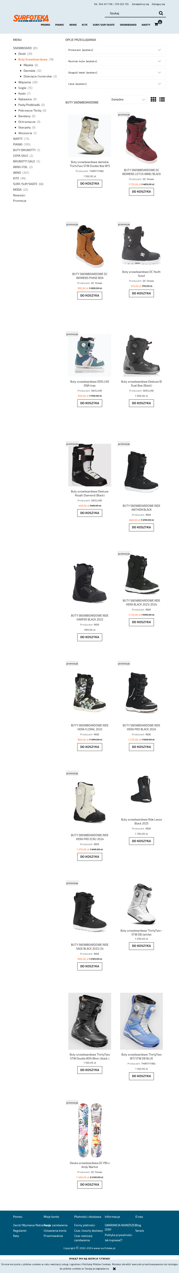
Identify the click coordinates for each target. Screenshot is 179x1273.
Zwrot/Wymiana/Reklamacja (31, 1225)
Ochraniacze (27, 121)
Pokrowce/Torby (29, 110)
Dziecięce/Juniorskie (38, 76)
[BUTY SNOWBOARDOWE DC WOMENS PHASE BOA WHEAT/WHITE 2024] (89, 246)
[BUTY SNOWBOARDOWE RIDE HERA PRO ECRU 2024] (89, 801)
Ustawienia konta (55, 1230)
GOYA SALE (20, 155)
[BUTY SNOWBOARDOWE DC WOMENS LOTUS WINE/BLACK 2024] (141, 139)
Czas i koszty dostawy (88, 1230)
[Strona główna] (31, 20)
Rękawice (25, 99)
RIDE (148, 514)
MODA (17, 189)
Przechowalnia (53, 1236)
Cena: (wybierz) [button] (77, 83)
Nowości (19, 195)
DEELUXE (96, 390)
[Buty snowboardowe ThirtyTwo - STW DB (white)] (141, 904)
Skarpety (24, 127)
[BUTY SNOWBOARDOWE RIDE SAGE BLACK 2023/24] (89, 911)
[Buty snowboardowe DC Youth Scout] (141, 245)
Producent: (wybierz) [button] (80, 49)
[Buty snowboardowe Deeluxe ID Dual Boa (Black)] (141, 355)
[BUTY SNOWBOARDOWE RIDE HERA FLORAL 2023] (89, 692)
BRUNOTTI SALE (24, 161)
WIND (17, 172)
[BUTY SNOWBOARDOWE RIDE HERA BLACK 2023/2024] (141, 575)
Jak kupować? (113, 1240)
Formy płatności (84, 1225)
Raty (16, 1236)
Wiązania (24, 82)
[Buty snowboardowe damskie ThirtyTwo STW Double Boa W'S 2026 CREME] (89, 135)
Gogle (22, 88)
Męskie (28, 65)
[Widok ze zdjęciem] (153, 99)
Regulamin (20, 1230)
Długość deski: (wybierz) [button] (82, 72)
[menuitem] (45, 24)
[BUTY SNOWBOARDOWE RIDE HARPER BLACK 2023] (89, 582)
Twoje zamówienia (55, 1225)
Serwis (139, 1230)
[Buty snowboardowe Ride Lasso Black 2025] (141, 793)
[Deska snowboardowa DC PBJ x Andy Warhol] (89, 1130)
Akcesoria (25, 133)
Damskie (29, 70)
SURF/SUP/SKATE (25, 184)
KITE (16, 178)
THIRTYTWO (97, 170)
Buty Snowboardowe (33, 59)
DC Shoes (148, 178)
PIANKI (17, 144)
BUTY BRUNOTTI (24, 150)
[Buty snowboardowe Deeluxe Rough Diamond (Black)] (89, 465)
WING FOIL (20, 167)
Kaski (22, 93)
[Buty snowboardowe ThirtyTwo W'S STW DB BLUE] (141, 1021)
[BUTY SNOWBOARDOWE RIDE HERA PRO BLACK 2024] (141, 692)
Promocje (19, 200)
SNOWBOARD (22, 48)
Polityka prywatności (118, 1235)
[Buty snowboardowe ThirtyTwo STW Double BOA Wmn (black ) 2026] (89, 1021)
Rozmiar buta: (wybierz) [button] (82, 61)
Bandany (24, 116)
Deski (22, 53)
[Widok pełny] (162, 99)
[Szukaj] (161, 13)
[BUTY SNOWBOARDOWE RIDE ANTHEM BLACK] (141, 472)
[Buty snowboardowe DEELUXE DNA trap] (89, 355)
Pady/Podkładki (29, 105)
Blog (138, 1225)
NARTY (18, 138)
